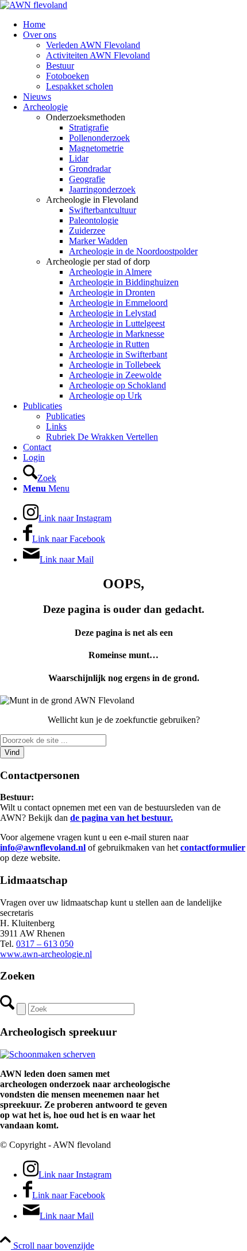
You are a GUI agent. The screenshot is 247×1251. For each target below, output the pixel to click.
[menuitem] (135, 24)
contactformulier (212, 847)
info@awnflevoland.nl (43, 847)
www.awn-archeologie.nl (46, 954)
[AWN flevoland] (33, 5)
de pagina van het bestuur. (121, 818)
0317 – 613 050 (45, 944)
